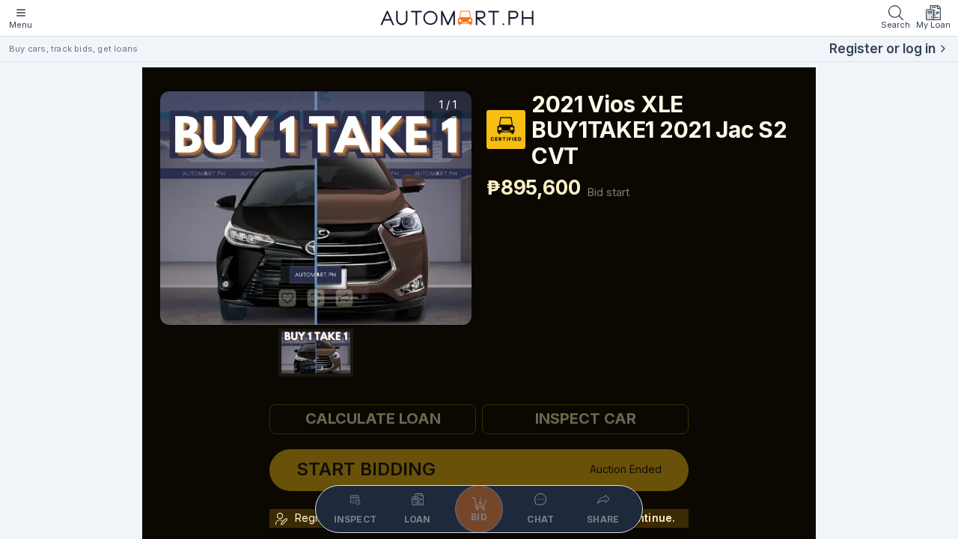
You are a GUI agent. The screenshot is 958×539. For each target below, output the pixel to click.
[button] (316, 208)
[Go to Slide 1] (315, 353)
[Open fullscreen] (316, 298)
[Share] (344, 298)
